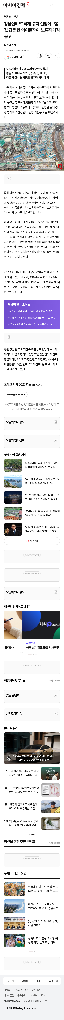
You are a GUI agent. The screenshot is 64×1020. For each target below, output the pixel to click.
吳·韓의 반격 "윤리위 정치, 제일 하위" (43, 923)
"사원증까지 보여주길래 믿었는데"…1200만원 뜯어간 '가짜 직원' (24, 791)
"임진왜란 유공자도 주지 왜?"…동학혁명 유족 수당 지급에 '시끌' (42, 481)
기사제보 (33, 995)
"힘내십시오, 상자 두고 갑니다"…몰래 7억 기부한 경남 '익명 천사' (23, 825)
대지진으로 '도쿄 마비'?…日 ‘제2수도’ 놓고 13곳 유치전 (43, 906)
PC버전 (39, 981)
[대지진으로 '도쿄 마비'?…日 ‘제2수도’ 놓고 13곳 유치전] (14, 912)
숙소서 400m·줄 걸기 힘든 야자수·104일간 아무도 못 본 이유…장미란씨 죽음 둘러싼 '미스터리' (42, 465)
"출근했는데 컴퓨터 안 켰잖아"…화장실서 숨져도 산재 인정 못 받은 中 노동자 (32, 317)
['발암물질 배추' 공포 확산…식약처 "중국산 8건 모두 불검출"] (13, 518)
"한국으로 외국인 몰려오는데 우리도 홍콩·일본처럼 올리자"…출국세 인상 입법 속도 (32, 324)
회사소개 (8, 989)
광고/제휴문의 (22, 989)
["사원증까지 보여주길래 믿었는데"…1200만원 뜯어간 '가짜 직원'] (50, 795)
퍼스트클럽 (9, 995)
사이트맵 (53, 981)
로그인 (11, 981)
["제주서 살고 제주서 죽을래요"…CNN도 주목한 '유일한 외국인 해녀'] (50, 812)
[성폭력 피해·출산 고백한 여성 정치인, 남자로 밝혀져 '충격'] (14, 946)
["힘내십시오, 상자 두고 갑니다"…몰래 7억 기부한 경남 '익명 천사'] (50, 829)
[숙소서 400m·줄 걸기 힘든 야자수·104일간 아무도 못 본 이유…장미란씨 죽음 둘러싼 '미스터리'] (13, 470)
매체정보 (39, 1001)
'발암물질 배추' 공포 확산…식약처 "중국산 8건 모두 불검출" (42, 513)
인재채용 (36, 989)
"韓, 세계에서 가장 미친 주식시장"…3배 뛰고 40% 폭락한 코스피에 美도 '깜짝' (24, 775)
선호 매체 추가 (16, 57)
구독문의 (21, 995)
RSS (42, 995)
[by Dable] (54, 843)
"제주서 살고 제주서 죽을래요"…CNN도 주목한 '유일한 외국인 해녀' (23, 808)
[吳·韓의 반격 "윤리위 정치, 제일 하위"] (14, 929)
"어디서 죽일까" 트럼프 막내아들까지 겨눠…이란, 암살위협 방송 (42, 529)
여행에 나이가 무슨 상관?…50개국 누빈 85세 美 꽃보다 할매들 (43, 889)
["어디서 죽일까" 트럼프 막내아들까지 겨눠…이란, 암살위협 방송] (13, 534)
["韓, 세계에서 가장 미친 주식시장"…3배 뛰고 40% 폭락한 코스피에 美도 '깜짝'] (50, 779)
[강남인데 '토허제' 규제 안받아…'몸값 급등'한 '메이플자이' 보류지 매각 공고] (32, 147)
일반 (16, 16)
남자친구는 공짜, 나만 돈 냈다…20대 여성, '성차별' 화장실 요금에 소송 (32, 311)
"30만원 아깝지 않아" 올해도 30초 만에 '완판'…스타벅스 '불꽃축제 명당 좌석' (42, 497)
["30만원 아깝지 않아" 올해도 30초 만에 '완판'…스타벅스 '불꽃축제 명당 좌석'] (13, 502)
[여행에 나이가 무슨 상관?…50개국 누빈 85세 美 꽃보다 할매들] (14, 895)
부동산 (7, 16)
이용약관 (28, 1001)
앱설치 (25, 981)
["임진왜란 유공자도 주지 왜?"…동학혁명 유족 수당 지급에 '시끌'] (13, 486)
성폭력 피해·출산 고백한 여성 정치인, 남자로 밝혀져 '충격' (43, 941)
